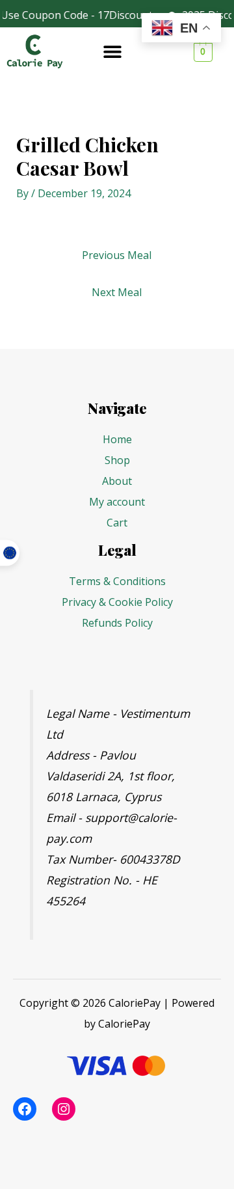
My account (117, 502)
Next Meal (117, 292)
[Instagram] (63, 1109)
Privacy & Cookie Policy (117, 602)
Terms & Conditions (117, 581)
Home (117, 439)
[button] (112, 51)
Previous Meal (116, 255)
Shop (117, 460)
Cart (117, 522)
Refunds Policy (117, 623)
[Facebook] (24, 1109)
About (117, 481)
